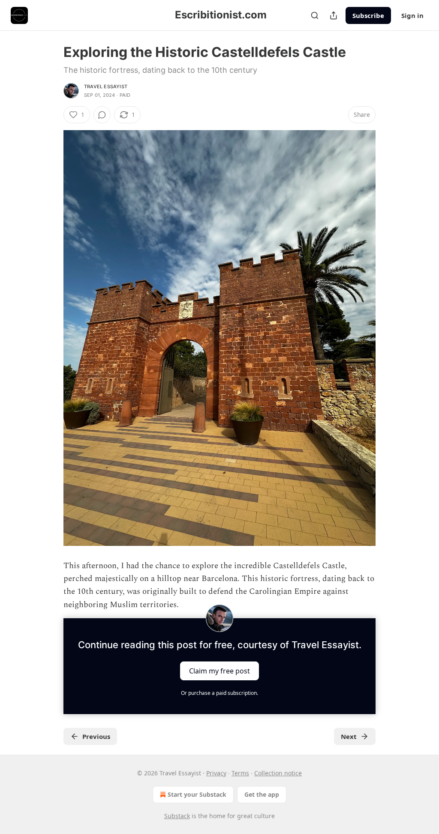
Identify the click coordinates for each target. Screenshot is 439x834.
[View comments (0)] (102, 114)
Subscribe (368, 15)
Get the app (261, 794)
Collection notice (278, 773)
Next (349, 736)
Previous (96, 736)
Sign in (412, 15)
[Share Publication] (333, 15)
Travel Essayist (105, 86)
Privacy (216, 773)
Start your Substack (197, 794)
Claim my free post (219, 671)
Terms (240, 773)
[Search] (314, 15)
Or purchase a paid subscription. (219, 693)
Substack (177, 816)
